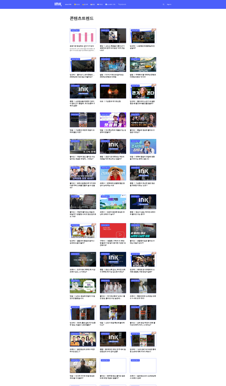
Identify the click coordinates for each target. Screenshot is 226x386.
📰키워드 (100, 4)
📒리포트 (77, 4)
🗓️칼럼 (92, 4)
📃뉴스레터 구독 (110, 4)
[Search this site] (163, 4)
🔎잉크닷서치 (122, 4)
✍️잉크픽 (85, 4)
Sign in (169, 4)
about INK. (68, 4)
